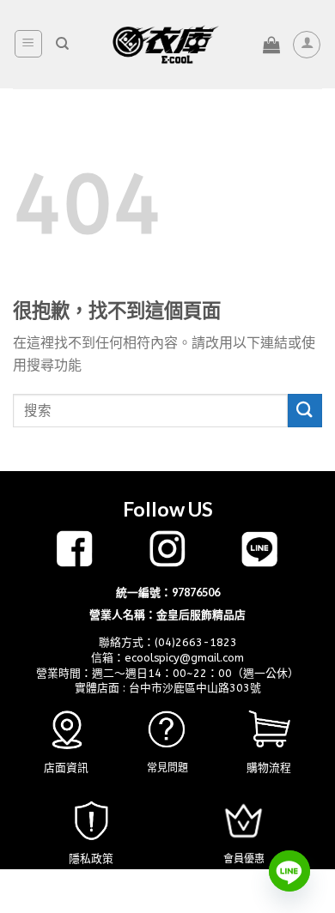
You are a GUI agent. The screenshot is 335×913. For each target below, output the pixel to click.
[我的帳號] (306, 44)
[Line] (289, 871)
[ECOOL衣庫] (166, 44)
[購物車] (271, 44)
